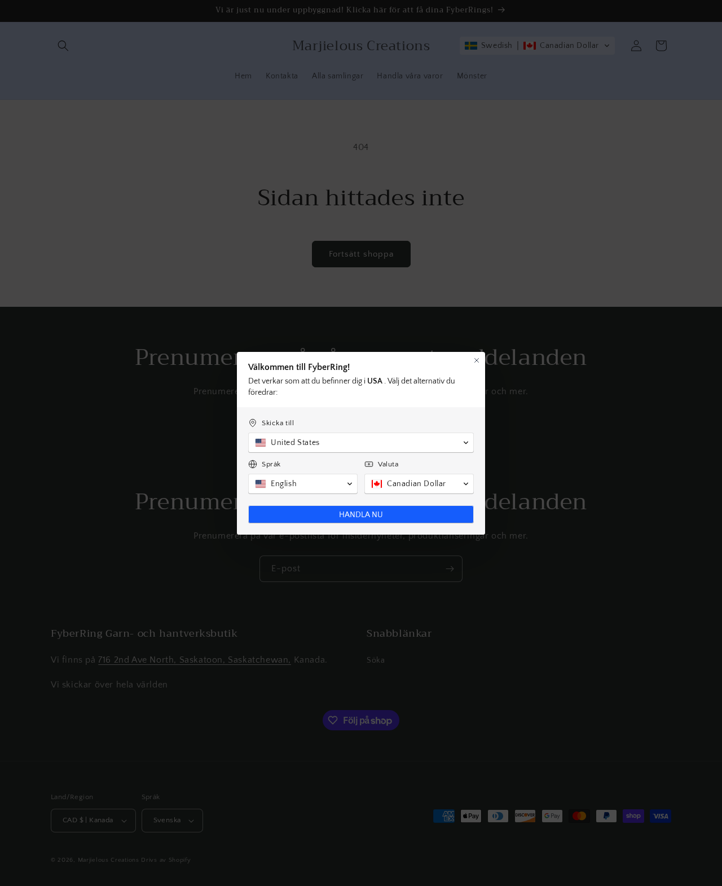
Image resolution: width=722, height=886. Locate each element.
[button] (361, 443)
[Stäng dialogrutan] (476, 360)
